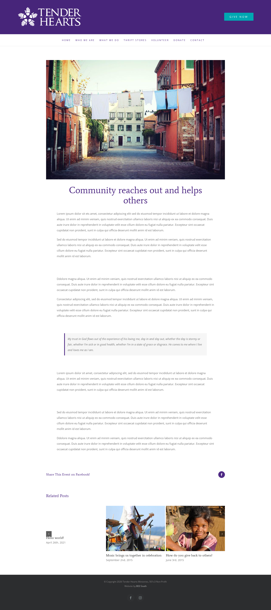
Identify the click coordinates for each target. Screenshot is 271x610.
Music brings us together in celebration (133, 555)
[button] (49, 534)
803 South (141, 586)
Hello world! (55, 538)
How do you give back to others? (189, 555)
